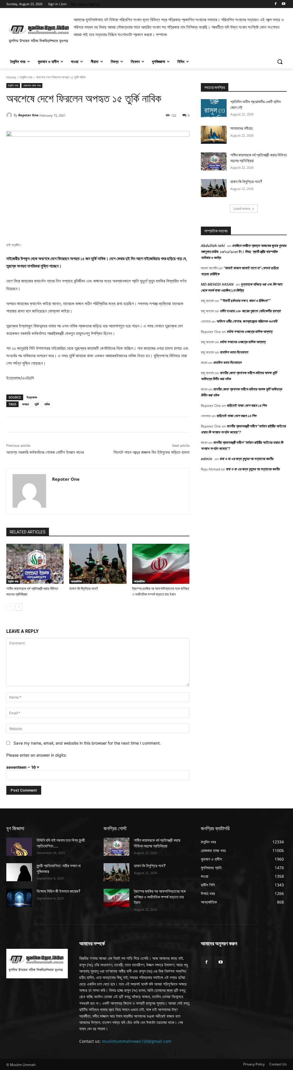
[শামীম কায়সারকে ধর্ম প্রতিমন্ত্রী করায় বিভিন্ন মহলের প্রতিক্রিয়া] (35, 564)
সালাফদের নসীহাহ (241, 128)
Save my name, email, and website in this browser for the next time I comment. (87, 743)
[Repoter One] (10, 115)
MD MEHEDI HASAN (217, 284)
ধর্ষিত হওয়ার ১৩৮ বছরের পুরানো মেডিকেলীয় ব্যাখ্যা (250, 310)
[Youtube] (283, 4)
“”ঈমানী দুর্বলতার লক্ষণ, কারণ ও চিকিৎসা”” (245, 300)
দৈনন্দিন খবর (26, 77)
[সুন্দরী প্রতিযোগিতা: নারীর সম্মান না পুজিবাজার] (19, 872)
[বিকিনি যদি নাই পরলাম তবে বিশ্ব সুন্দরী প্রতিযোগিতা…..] (19, 847)
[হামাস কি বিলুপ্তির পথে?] (97, 564)
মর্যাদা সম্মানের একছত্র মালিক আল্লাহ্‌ (249, 331)
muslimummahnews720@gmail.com (136, 1041)
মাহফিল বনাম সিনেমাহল (234, 352)
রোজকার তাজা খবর (32, 85)
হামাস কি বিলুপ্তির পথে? (83, 588)
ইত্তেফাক (32, 397)
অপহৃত (25, 404)
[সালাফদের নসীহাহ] (214, 135)
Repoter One (28, 115)
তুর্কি (37, 404)
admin (206, 458)
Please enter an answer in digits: (36, 755)
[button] (280, 61)
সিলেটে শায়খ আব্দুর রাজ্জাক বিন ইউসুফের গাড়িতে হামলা (151, 452)
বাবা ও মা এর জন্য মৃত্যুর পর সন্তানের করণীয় (246, 458)
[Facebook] (275, 4)
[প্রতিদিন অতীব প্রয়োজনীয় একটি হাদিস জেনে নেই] (214, 108)
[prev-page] (9, 606)
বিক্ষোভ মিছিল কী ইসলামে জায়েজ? (58, 891)
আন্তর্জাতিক (76, 581)
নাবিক (47, 404)
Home (11, 77)
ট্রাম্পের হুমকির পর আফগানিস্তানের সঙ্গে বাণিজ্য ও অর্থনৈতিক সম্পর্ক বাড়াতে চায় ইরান (160, 897)
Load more (241, 208)
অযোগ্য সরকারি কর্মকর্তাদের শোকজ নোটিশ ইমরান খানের (45, 452)
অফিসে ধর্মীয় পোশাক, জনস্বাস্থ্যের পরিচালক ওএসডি (246, 321)
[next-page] (19, 606)
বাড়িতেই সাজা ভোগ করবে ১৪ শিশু (246, 405)
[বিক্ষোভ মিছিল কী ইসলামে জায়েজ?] (19, 898)
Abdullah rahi (213, 245)
